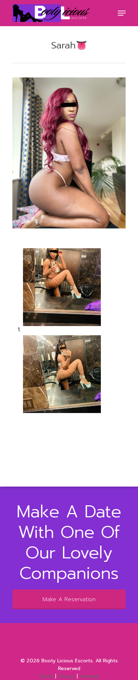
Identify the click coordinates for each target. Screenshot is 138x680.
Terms (46, 676)
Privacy (66, 676)
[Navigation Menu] (122, 13)
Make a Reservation (69, 599)
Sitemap (89, 676)
